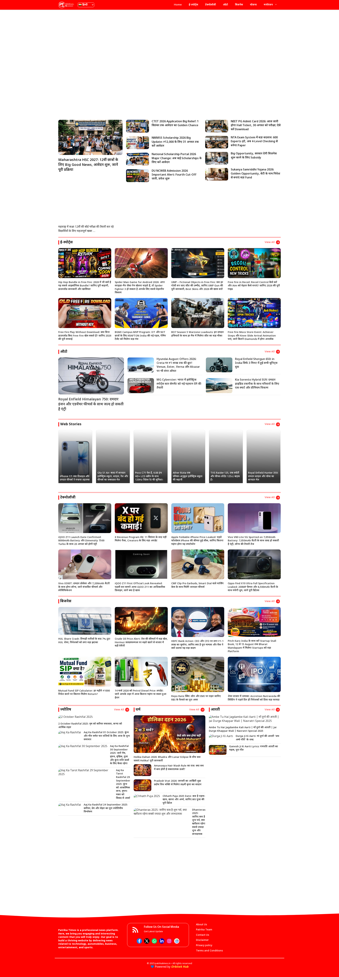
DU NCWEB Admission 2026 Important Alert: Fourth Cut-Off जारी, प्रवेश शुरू (174, 175)
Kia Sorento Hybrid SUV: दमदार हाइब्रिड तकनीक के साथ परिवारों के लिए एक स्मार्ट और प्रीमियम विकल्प (257, 384)
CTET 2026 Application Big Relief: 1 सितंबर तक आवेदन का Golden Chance (175, 123)
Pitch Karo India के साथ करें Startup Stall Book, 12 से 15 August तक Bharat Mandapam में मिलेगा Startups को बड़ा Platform (252, 646)
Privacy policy (204, 945)
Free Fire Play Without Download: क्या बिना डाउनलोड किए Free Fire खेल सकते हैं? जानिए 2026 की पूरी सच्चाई (84, 336)
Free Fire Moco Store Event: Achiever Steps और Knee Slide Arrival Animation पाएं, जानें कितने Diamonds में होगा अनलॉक (252, 336)
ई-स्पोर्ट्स (193, 5)
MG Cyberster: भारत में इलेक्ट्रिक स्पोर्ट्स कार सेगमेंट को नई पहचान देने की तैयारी (179, 384)
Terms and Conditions (209, 950)
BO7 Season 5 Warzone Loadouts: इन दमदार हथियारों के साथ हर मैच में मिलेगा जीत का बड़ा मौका (197, 334)
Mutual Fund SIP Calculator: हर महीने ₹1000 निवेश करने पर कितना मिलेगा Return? (84, 692)
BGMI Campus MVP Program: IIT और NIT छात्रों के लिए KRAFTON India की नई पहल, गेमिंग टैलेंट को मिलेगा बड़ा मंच (140, 336)
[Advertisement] (169, 38)
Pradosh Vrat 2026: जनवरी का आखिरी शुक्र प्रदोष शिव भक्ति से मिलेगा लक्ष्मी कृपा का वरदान (177, 782)
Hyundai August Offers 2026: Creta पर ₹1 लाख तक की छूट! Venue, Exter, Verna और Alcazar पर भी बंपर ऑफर (178, 365)
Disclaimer (202, 940)
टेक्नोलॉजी (210, 5)
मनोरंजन (268, 5)
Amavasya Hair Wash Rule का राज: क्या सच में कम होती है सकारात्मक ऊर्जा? (179, 767)
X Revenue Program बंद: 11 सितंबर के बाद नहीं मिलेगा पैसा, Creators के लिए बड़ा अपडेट (140, 539)
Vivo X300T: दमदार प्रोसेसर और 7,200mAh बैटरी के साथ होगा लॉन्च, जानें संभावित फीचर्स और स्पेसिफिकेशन (84, 587)
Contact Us (202, 935)
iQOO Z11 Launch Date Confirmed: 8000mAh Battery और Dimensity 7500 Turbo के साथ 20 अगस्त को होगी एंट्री (81, 541)
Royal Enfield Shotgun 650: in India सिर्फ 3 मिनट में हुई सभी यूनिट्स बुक (256, 363)
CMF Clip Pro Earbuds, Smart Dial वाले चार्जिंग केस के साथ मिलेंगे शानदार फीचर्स (197, 585)
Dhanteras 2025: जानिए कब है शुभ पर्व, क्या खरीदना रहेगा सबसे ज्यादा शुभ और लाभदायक (198, 822)
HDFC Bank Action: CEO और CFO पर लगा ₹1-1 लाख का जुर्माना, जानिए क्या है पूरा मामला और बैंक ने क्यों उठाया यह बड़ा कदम (197, 645)
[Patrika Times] (66, 5)
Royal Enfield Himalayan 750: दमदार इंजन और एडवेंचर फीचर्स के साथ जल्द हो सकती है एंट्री (91, 404)
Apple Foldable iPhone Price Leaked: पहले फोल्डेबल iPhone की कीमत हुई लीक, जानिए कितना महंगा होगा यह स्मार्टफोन (197, 541)
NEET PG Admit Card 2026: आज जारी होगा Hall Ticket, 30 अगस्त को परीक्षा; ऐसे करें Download (256, 125)
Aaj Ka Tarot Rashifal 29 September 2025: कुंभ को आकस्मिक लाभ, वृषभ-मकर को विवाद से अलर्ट (123, 784)
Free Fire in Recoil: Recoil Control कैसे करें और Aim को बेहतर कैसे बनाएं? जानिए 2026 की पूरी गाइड (254, 286)
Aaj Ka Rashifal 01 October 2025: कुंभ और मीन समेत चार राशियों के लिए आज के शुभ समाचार (107, 736)
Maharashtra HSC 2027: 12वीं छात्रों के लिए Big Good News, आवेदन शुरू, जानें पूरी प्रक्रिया (88, 165)
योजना (253, 5)
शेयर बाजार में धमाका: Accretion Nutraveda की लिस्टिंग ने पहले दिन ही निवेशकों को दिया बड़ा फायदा (254, 698)
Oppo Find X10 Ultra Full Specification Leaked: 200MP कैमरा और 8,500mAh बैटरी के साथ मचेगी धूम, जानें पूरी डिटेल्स (253, 587)
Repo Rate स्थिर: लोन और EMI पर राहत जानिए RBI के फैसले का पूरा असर (196, 698)
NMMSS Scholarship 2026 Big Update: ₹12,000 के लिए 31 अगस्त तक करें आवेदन (175, 142)
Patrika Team (204, 929)
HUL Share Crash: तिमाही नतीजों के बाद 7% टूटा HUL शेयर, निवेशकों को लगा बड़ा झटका (84, 640)
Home (178, 5)
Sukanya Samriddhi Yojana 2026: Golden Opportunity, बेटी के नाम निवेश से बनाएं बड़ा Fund (255, 174)
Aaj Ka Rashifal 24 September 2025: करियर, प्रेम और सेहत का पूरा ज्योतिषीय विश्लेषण (106, 808)
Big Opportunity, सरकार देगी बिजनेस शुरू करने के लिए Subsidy (254, 156)
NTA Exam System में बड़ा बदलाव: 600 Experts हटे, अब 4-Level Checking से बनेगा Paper (254, 142)
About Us (201, 924)
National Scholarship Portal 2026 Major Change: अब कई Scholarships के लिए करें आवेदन (177, 158)
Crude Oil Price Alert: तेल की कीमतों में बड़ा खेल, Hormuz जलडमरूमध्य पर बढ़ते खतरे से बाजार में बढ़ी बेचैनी (141, 642)
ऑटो (225, 5)
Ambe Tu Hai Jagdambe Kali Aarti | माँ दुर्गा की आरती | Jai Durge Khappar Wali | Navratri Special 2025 (242, 729)
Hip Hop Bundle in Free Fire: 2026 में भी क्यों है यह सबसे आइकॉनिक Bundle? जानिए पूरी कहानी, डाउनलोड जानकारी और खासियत (84, 286)
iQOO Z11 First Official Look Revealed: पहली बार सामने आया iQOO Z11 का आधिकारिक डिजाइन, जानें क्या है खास (140, 587)
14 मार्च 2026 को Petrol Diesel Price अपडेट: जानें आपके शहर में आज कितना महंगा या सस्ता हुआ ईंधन (140, 694)
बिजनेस (239, 5)
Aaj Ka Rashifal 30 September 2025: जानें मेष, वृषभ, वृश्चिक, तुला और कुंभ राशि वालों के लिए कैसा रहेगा (119, 755)
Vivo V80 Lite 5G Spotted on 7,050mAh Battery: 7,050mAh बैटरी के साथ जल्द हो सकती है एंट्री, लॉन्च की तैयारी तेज (253, 541)
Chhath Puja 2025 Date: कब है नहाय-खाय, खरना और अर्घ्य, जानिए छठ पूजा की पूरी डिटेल (184, 800)
